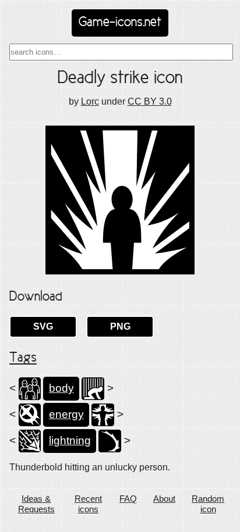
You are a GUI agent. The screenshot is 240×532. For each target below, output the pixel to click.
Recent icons (88, 504)
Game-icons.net (120, 22)
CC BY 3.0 (150, 101)
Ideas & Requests (36, 504)
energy (66, 414)
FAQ (128, 499)
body (61, 388)
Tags (23, 358)
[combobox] (121, 52)
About (164, 499)
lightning (70, 440)
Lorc (90, 101)
